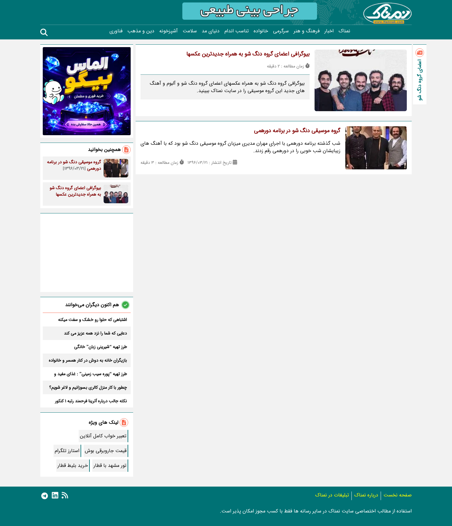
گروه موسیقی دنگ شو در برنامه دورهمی (297, 130)
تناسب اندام (236, 31)
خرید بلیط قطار (72, 465)
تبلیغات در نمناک (332, 495)
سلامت (190, 31)
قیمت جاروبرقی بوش (105, 451)
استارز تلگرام (67, 451)
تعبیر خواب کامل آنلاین (103, 436)
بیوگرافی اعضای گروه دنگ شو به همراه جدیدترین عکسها (248, 54)
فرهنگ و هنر (306, 31)
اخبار (329, 31)
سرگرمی (281, 31)
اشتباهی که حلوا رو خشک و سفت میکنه (92, 320)
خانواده (261, 31)
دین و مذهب (140, 31)
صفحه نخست (397, 495)
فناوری (115, 31)
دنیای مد (211, 31)
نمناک (344, 31)
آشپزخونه (168, 31)
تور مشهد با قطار (109, 465)
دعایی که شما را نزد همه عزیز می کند (95, 333)
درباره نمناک (366, 495)
